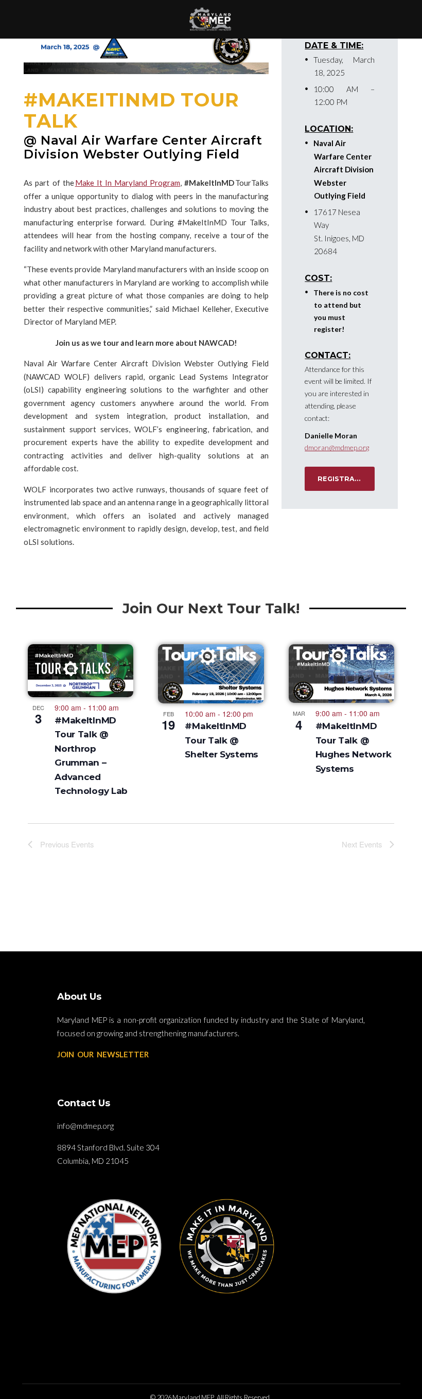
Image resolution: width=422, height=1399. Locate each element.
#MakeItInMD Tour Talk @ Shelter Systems (221, 740)
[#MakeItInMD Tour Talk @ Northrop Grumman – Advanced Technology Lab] (80, 670)
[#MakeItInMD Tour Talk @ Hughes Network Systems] (341, 673)
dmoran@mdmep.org (337, 447)
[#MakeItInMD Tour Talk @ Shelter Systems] (210, 673)
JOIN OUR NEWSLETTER (103, 1054)
